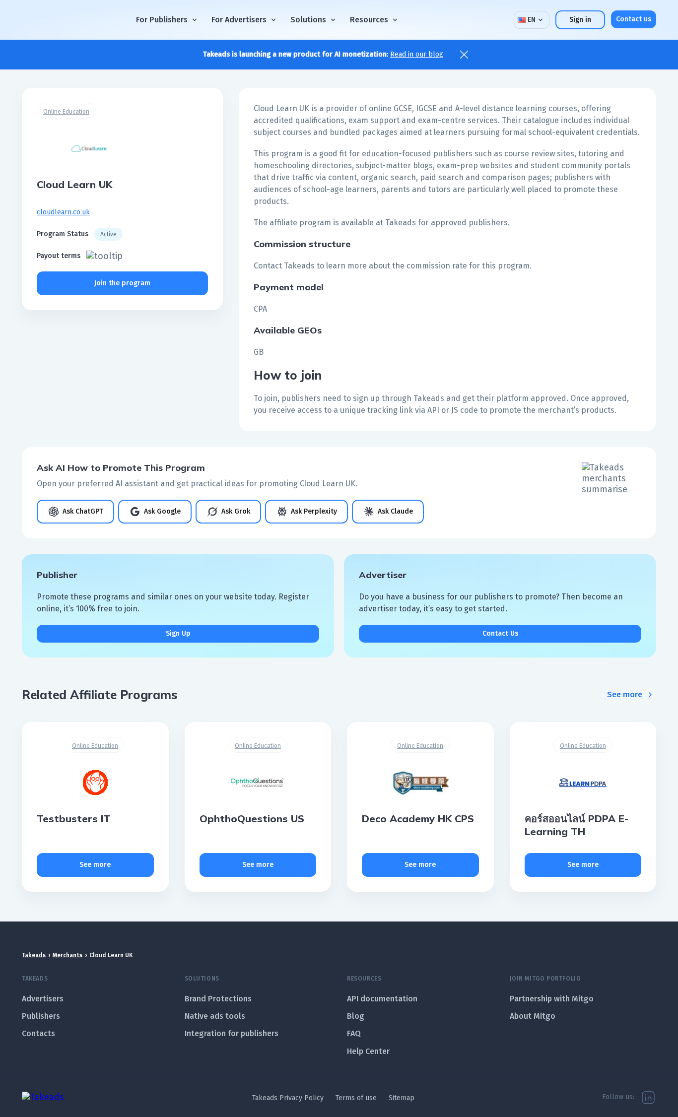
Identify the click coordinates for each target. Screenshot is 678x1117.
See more (624, 694)
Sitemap (401, 1098)
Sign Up (178, 633)
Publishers (41, 1016)
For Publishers (162, 19)
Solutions (308, 19)
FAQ (354, 1033)
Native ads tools (215, 1016)
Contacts (38, 1033)
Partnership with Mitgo (552, 998)
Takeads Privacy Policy (288, 1098)
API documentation (382, 998)
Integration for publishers (231, 1033)
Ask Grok (235, 511)
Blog (355, 1016)
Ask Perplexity (314, 511)
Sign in (580, 19)
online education (66, 111)
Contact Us (500, 633)
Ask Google (162, 511)
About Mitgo (532, 1016)
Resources (369, 19)
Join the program (122, 283)
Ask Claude (395, 511)
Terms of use (356, 1098)
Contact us (633, 19)
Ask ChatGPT (83, 511)
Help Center (368, 1051)
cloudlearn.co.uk (63, 212)
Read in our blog (416, 54)
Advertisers (43, 998)
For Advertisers (239, 19)
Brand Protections (218, 998)
